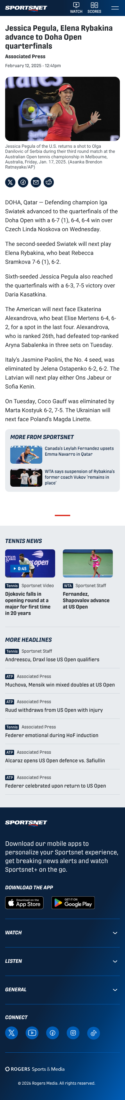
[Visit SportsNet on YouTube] (32, 1032)
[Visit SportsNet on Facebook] (52, 1032)
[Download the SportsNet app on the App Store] (24, 903)
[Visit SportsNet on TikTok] (93, 1032)
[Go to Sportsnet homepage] (26, 9)
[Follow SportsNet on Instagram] (73, 1032)
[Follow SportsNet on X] (11, 1032)
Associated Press (25, 56)
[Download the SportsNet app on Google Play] (73, 903)
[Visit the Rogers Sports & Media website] (34, 1068)
